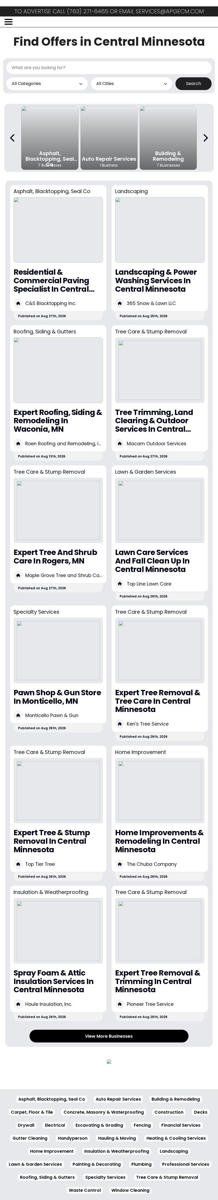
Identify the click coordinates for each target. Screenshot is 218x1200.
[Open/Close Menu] (8, 21)
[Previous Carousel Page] (12, 138)
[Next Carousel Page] (205, 138)
